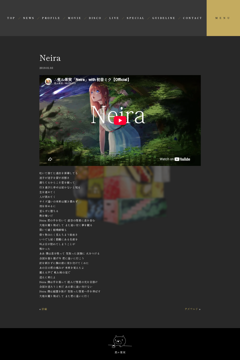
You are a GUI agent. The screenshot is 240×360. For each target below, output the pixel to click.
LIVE (114, 18)
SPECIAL (136, 18)
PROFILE (51, 18)
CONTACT (192, 18)
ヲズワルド (191, 309)
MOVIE (74, 18)
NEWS (29, 18)
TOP (11, 18)
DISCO (95, 18)
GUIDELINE (164, 18)
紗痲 (44, 309)
